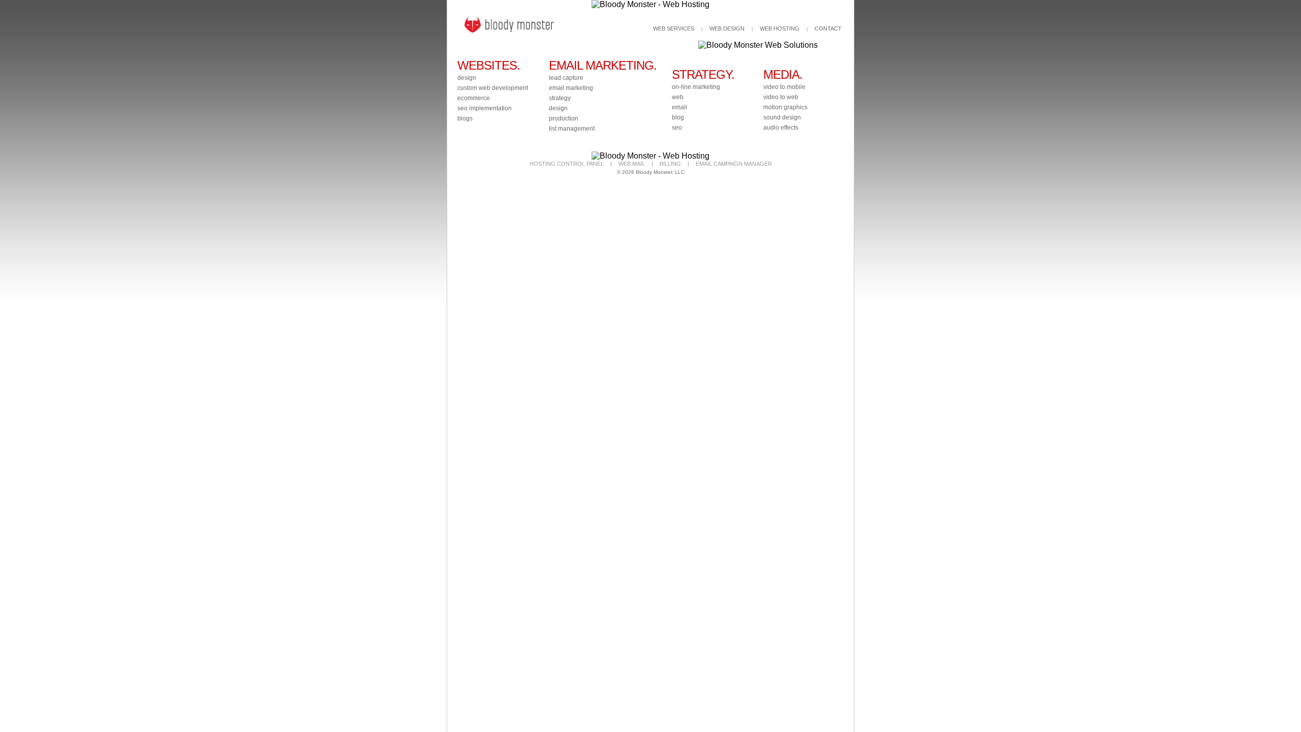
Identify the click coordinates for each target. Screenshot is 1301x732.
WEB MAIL (631, 164)
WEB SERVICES (673, 28)
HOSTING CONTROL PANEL (567, 164)
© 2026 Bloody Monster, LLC (651, 172)
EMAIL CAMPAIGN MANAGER (734, 164)
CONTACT (828, 28)
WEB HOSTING (779, 28)
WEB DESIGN (727, 28)
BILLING (670, 164)
